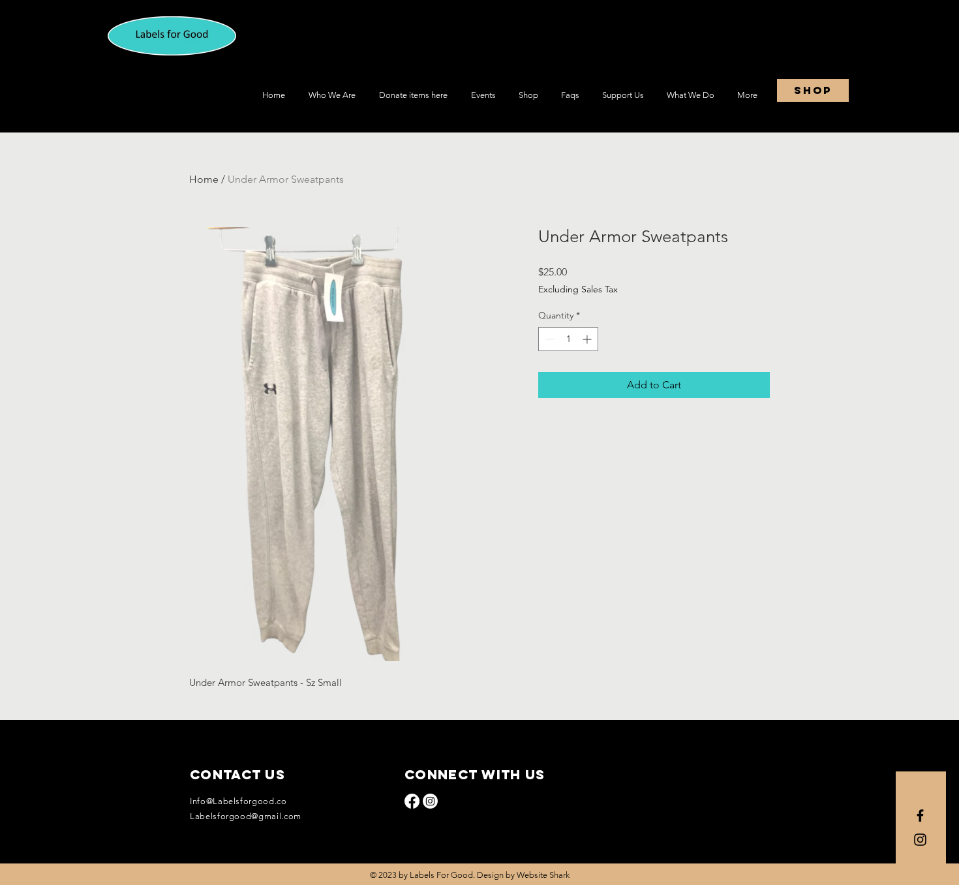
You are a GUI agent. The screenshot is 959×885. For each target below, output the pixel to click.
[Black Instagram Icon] (920, 839)
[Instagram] (430, 801)
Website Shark (543, 875)
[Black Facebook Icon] (920, 815)
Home (204, 179)
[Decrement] (548, 339)
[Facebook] (411, 801)
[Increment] (588, 339)
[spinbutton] (568, 339)
